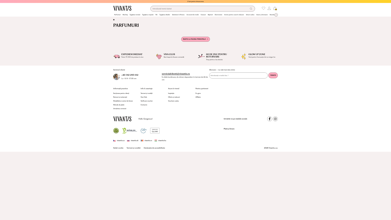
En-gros (198, 93)
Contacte (144, 105)
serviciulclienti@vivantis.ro (176, 74)
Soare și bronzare (262, 14)
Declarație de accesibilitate (154, 148)
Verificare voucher (147, 101)
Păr (156, 14)
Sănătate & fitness (178, 14)
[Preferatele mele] (263, 8)
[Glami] (155, 130)
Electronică (218, 14)
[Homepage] (122, 8)
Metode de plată (118, 105)
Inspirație (171, 93)
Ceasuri (203, 14)
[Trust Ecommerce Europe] (143, 130)
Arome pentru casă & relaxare (234, 14)
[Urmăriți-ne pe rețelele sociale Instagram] (275, 118)
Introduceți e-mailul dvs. (220, 75)
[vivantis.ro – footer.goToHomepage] (122, 118)
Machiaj (125, 14)
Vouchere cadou (173, 101)
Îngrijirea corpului (147, 14)
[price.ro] (129, 130)
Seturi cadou (250, 14)
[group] (117, 15)
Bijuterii (210, 14)
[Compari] (116, 130)
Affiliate (198, 97)
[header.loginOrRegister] (269, 8)
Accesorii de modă (193, 14)
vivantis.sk (134, 140)
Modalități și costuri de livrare (123, 101)
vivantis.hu (162, 140)
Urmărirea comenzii (119, 108)
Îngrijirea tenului (135, 14)
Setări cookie (118, 148)
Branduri (272, 14)
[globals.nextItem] (276, 14)
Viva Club (144, 97)
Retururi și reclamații (120, 97)
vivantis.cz (121, 140)
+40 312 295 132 (129, 75)
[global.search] (251, 8)
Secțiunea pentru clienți (121, 93)
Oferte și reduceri (174, 97)
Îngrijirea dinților (165, 14)
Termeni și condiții (146, 93)
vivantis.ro (148, 140)
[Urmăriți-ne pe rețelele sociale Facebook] (269, 118)
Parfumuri (117, 14)
